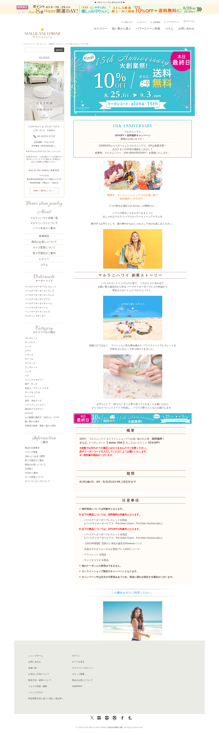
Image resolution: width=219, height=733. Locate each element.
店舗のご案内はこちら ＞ (44, 190)
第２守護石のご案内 (44, 253)
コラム (44, 264)
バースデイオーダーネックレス (39, 295)
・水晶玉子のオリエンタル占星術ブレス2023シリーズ (111, 549)
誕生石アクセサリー (34, 409)
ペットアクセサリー (34, 380)
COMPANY (77, 686)
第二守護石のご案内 (34, 460)
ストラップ (30, 363)
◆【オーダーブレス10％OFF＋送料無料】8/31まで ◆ (109, 2)
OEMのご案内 (31, 473)
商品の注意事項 (32, 448)
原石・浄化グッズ (33, 401)
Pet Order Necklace (146, 523)
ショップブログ (35, 692)
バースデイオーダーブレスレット (40, 287)
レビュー (44, 259)
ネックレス (30, 342)
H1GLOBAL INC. (116, 727)
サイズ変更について (44, 247)
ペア (27, 376)
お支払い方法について (38, 674)
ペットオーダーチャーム (36, 307)
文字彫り (29, 469)
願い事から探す (32, 421)
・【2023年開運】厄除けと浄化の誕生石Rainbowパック (112, 543)
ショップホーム (35, 655)
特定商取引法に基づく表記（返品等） (46, 698)
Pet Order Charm (125, 523)
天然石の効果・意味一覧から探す (40, 426)
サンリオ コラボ (32, 392)
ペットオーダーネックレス (37, 312)
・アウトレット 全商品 (94, 554)
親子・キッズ (31, 384)
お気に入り (128, 22)
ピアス (28, 351)
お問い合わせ (34, 662)
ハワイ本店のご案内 (44, 228)
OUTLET (29, 413)
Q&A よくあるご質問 (35, 456)
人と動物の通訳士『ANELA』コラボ (42, 417)
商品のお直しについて (44, 241)
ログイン (142, 22)
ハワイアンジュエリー (35, 405)
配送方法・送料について (39, 680)
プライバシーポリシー (82, 668)
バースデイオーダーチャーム (38, 303)
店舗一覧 (32, 668)
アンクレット (31, 367)
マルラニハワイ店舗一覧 (44, 218)
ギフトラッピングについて (37, 481)
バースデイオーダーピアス (99, 523)
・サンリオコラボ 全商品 (95, 560)
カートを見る (78, 662)
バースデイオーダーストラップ (39, 291)
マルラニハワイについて (44, 223)
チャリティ (30, 396)
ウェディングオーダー (35, 316)
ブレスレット (31, 338)
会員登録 (156, 22)
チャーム (29, 359)
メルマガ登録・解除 (37, 686)
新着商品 (44, 236)
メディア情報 (31, 452)
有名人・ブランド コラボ (36, 388)
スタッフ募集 (78, 674)
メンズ (28, 371)
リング (28, 346)
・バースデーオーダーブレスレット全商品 (104, 520)
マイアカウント (173, 22)
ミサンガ (29, 355)
